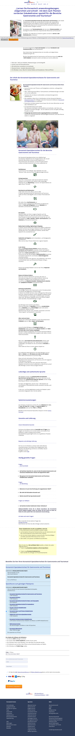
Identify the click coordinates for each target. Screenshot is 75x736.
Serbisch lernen (31, 723)
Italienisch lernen (32, 715)
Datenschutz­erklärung (23, 672)
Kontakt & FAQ (52, 710)
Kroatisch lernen (32, 716)
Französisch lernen (32, 711)
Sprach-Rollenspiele (54, 723)
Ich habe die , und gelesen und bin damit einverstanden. (34, 672)
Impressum (52, 711)
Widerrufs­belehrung (36, 672)
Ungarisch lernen (32, 729)
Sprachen (33, 4)
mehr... (45, 4)
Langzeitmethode (10, 706)
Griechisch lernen (32, 713)
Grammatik (9, 711)
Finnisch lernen (31, 710)
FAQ (7, 721)
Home (28, 4)
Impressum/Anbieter (40, 695)
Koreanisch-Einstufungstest (55, 718)
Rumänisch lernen (32, 721)
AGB (28, 451)
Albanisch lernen (32, 705)
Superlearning (9, 718)
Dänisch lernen (31, 706)
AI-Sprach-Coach (53, 721)
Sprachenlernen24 (53, 705)
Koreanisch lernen (29, 100)
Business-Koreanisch (54, 716)
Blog (50, 708)
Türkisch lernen (31, 728)
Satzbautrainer (10, 715)
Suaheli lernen (31, 726)
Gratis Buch (52, 726)
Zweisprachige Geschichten (55, 720)
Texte (7, 710)
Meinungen (9, 723)
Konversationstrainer (11, 716)
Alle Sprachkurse (39, 693)
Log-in (50, 706)
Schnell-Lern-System (11, 708)
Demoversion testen (11, 724)
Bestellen (8, 728)
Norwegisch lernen (32, 718)
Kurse (39, 4)
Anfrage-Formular (23, 522)
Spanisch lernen (32, 724)
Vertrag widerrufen (53, 713)
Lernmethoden (10, 705)
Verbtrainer (9, 713)
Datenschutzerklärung (67, 38)
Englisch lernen (31, 708)
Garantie (8, 726)
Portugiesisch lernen (33, 720)
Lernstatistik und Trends (55, 724)
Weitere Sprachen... (32, 731)
